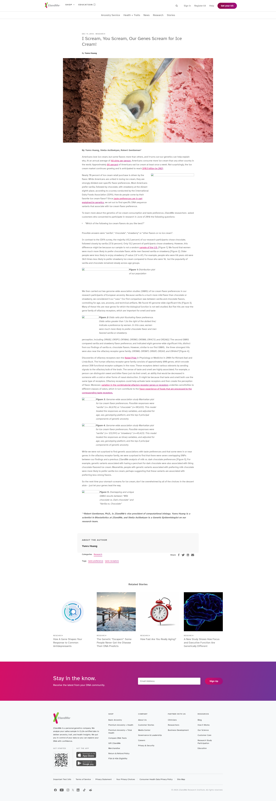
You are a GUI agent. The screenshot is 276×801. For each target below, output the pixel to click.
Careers (141, 740)
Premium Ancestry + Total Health (120, 731)
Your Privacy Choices (125, 779)
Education (85, 4)
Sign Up (214, 681)
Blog (200, 720)
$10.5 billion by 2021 (152, 168)
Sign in (187, 5)
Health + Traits (131, 15)
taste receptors (112, 561)
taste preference (95, 561)
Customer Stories (146, 725)
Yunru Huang (91, 53)
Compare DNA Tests (117, 738)
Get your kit (227, 5)
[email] (192, 555)
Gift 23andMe (114, 743)
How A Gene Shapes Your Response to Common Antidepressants (67, 643)
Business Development (178, 730)
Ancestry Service (110, 15)
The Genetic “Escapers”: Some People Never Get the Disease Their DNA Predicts (114, 643)
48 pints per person (121, 160)
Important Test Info (62, 779)
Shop (68, 4)
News (146, 15)
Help (211, 5)
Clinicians (172, 720)
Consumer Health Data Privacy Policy (156, 779)
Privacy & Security (146, 745)
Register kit (200, 5)
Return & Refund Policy (118, 753)
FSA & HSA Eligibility (117, 758)
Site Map (181, 779)
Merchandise (114, 748)
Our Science (203, 730)
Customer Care (204, 735)
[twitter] (183, 555)
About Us (142, 720)
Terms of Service (83, 779)
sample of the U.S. (148, 247)
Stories (171, 15)
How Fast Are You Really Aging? (158, 639)
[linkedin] (188, 555)
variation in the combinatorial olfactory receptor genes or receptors (134, 385)
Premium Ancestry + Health (120, 725)
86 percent (112, 164)
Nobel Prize (131, 357)
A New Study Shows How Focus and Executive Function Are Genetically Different (201, 643)
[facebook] (179, 555)
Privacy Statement (103, 779)
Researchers (173, 725)
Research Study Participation (205, 741)
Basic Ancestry (115, 720)
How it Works (204, 725)
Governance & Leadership (150, 735)
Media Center (144, 730)
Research (158, 15)
